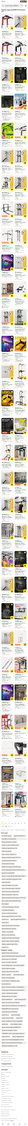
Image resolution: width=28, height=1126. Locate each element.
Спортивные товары (6, 1098)
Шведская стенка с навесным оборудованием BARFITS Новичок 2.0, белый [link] (20, 438)
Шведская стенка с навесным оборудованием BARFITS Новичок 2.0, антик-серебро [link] (20, 248)
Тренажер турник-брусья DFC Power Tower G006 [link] (19, 650)
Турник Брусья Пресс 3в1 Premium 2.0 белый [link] (20, 60)
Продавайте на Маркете (7, 1056)
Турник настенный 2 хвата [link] (6, 571)
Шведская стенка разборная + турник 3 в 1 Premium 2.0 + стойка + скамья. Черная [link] (7, 87)
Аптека (3, 1086)
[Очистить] (22, 6)
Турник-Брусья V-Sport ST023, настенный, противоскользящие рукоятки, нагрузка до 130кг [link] (7, 222)
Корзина (19, 1124)
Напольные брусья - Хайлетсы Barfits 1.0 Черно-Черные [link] (6, 438)
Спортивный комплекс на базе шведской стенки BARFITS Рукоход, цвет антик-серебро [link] (20, 329)
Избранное (14, 1124)
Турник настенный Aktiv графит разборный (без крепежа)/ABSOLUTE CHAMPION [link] (7, 143)
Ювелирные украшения (6, 1106)
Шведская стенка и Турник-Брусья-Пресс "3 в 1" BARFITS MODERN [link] (20, 543)
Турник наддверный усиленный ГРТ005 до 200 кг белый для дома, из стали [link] (20, 705)
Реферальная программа (7, 1066)
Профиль (25, 1124)
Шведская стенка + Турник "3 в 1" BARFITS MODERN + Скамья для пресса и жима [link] (7, 597)
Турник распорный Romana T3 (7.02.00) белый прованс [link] (6, 761)
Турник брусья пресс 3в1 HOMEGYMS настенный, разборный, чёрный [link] (20, 87)
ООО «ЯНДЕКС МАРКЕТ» (11, 1118)
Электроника (4, 1080)
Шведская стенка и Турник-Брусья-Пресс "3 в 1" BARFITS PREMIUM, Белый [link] (7, 650)
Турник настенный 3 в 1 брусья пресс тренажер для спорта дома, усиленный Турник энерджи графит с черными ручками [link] (20, 677)
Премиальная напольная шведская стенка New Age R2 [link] (20, 168)
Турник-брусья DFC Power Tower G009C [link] (20, 384)
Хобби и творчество (6, 1090)
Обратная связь (5, 1111)
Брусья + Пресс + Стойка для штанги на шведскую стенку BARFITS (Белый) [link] (7, 410)
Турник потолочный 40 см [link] (20, 734)
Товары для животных (6, 1100)
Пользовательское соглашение (8, 1109)
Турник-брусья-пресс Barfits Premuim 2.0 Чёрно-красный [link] (7, 34)
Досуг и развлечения (6, 1072)
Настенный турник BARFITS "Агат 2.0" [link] (6, 705)
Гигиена (3, 1078)
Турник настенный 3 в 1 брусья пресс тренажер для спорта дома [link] (20, 623)
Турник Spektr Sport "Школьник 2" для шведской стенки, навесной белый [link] (19, 786)
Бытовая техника (5, 1076)
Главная (3, 1124)
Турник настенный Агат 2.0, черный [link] (7, 356)
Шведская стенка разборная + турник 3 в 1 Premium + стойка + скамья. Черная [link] (20, 195)
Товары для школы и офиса (7, 1096)
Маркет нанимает (5, 1113)
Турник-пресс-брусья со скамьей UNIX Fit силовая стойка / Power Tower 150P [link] (20, 410)
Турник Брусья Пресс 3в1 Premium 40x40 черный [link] (7, 114)
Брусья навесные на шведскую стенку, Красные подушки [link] (19, 301)
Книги (2, 1094)
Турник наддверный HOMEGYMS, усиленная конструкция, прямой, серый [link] (7, 623)
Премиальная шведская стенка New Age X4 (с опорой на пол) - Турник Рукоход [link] (7, 195)
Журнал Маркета (5, 1115)
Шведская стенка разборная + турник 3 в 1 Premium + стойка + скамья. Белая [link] (7, 168)
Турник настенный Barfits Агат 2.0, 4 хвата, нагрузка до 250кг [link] (7, 275)
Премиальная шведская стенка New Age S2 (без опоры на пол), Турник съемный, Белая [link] (7, 384)
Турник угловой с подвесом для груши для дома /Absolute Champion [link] (20, 517)
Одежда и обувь (5, 1082)
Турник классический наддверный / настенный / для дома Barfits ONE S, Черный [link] (7, 786)
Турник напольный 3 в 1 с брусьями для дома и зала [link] (7, 734)
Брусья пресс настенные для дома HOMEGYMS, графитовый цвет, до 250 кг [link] (20, 597)
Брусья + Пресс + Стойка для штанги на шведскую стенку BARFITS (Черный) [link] (20, 356)
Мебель (3, 1074)
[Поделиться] (26, 6)
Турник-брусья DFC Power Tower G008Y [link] (6, 465)
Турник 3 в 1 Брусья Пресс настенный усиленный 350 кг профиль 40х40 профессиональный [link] (19, 465)
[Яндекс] (12, 1120)
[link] (6, 836)
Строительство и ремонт (7, 1102)
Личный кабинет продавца (7, 1054)
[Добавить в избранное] (12, 15)
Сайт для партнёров (6, 1060)
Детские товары (5, 1104)
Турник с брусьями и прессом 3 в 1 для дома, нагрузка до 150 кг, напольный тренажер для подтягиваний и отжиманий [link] (20, 114)
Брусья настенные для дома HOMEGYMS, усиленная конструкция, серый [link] (20, 571)
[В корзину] (12, 28)
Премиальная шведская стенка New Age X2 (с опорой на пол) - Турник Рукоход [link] (20, 222)
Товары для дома (5, 1084)
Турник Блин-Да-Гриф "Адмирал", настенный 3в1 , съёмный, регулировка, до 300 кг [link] (20, 812)
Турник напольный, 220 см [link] (7, 812)
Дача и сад (3, 1092)
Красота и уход (4, 1088)
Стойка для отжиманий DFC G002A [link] (20, 490)
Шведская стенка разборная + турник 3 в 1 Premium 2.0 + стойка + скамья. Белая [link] (20, 34)
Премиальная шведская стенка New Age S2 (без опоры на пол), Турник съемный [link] (7, 329)
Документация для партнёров (8, 1058)
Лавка (8, 1124)
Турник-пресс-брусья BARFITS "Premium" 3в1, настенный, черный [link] (20, 143)
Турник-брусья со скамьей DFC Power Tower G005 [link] (19, 761)
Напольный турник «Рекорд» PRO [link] (6, 301)
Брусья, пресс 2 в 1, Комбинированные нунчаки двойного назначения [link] (6, 677)
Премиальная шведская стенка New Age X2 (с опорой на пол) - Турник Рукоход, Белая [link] (20, 275)
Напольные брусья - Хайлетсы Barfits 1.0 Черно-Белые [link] (6, 543)
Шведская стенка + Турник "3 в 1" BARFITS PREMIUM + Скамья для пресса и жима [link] (7, 490)
